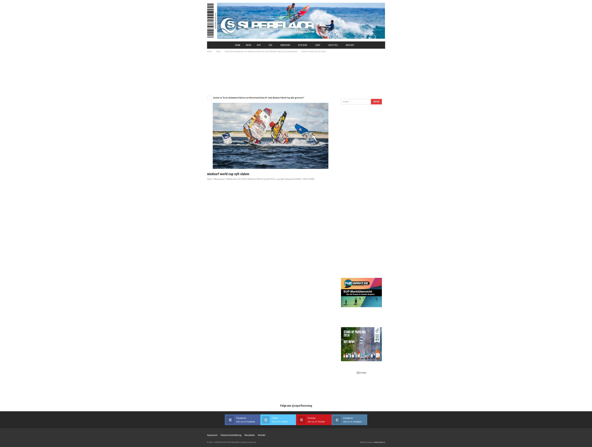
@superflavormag (302, 405)
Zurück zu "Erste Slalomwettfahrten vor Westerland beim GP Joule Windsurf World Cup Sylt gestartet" (258, 98)
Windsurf (285, 45)
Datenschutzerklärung (231, 435)
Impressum (212, 435)
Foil (271, 45)
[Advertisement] (296, 74)
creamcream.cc (379, 442)
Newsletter (250, 435)
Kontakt (350, 45)
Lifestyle (333, 45)
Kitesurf (302, 45)
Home (237, 45)
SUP (259, 45)
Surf (317, 45)
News (248, 45)
